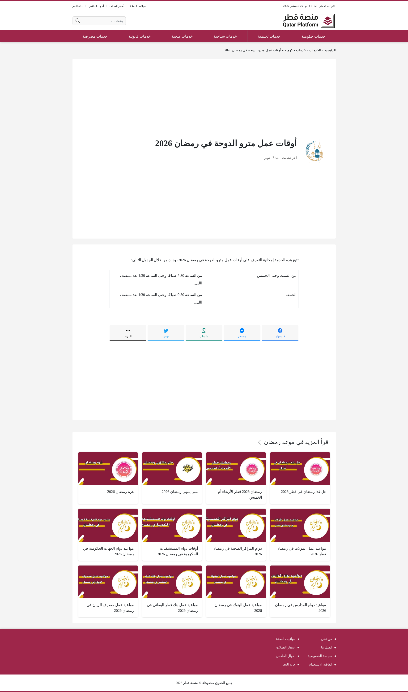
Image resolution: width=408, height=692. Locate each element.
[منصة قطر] (309, 20)
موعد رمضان (279, 442)
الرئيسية (330, 50)
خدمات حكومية (295, 50)
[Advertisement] (204, 98)
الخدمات (315, 50)
